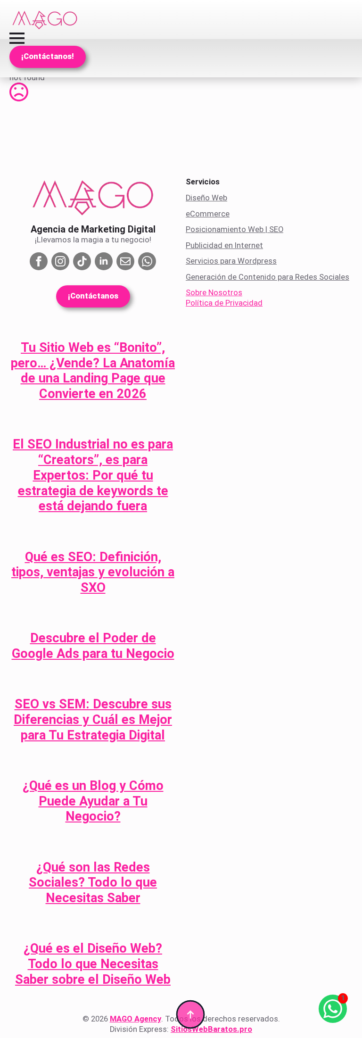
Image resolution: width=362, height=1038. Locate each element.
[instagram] (60, 261)
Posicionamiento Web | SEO (234, 229)
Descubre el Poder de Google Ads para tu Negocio (93, 646)
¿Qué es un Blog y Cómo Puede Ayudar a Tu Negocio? (93, 801)
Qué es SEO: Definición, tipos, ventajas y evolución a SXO (92, 572)
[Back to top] (190, 1014)
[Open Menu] (17, 38)
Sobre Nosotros (214, 292)
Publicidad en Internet (224, 245)
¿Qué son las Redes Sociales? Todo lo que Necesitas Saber (93, 882)
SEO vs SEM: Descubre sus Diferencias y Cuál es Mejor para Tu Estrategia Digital (93, 719)
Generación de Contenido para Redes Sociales (267, 277)
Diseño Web (206, 197)
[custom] (82, 261)
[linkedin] (104, 261)
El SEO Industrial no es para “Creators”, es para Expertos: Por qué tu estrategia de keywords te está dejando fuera (93, 475)
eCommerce (208, 213)
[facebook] (39, 261)
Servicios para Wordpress (231, 261)
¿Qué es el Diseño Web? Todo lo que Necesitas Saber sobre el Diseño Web (93, 964)
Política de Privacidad (224, 303)
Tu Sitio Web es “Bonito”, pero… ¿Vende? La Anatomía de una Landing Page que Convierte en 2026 (93, 370)
